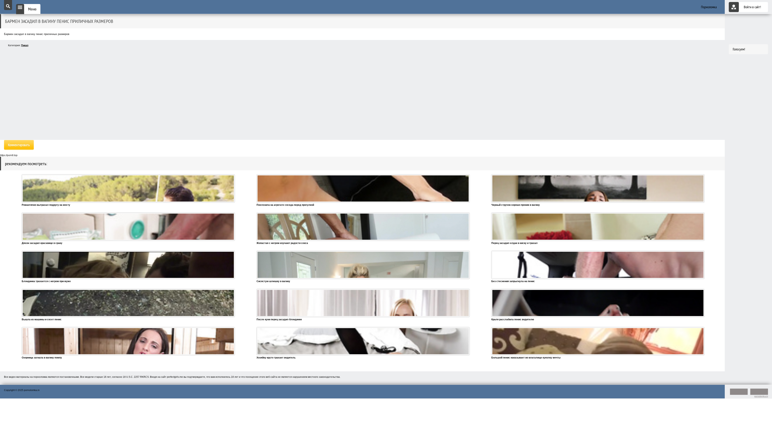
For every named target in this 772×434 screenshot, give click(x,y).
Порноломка (709, 7)
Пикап (24, 45)
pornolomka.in (761, 396)
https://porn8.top (8, 155)
